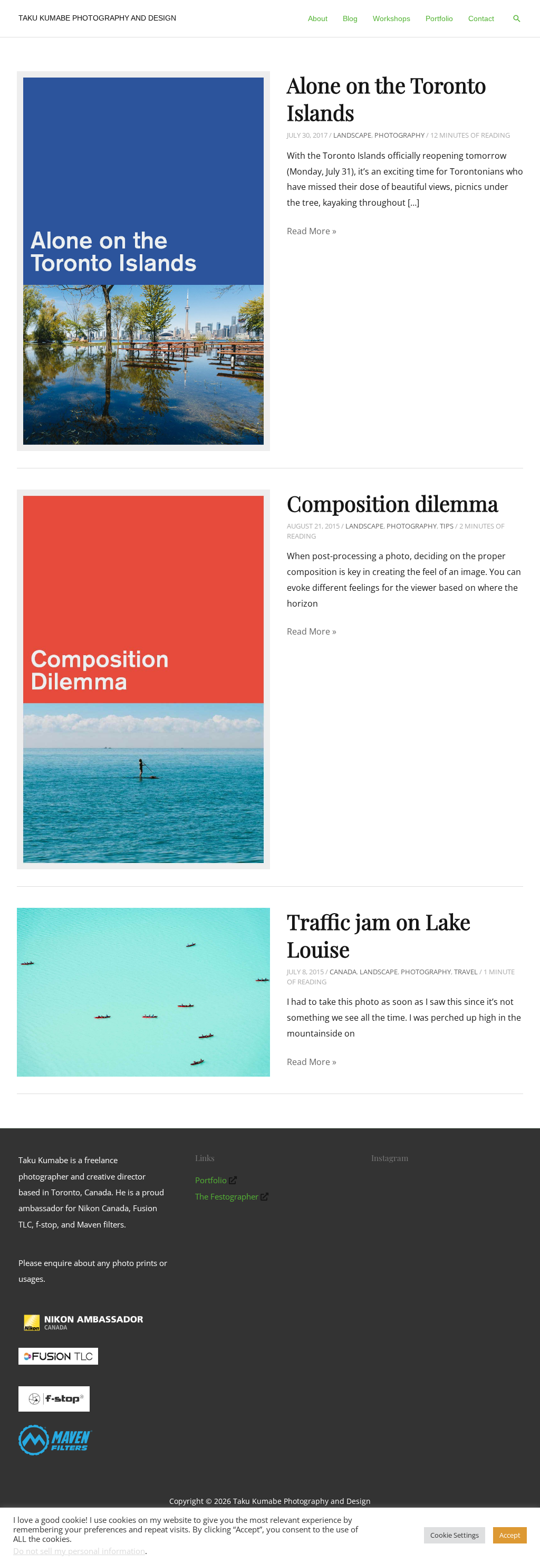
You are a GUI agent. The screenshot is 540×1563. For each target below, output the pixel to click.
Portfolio (211, 1180)
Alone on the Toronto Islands (386, 98)
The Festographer (226, 1196)
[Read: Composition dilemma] (143, 678)
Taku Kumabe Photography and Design (97, 18)
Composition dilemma (392, 503)
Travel (466, 971)
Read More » (311, 232)
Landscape (352, 135)
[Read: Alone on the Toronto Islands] (143, 260)
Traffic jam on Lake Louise (378, 935)
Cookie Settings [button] (454, 1535)
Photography (399, 135)
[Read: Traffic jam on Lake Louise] (143, 991)
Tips (447, 526)
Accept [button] (509, 1535)
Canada (343, 971)
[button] (517, 18)
